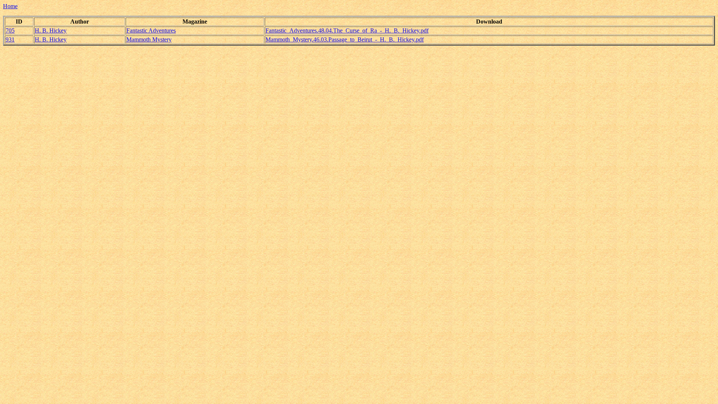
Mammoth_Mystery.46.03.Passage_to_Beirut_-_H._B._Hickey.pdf (345, 39)
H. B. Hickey (51, 30)
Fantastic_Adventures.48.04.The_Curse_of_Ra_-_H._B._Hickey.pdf (347, 30)
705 (10, 30)
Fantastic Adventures (151, 30)
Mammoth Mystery (149, 39)
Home (10, 6)
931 (10, 39)
